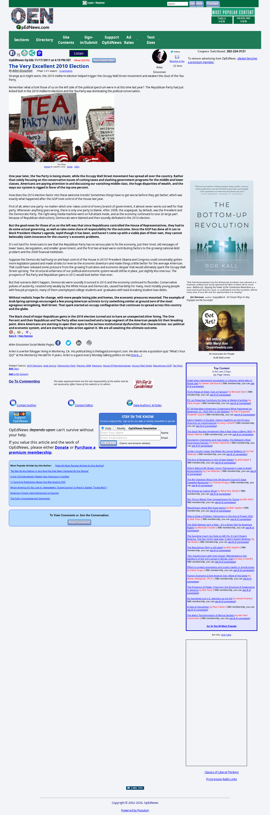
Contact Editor (84, 405)
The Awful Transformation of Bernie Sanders (210, 615)
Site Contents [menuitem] (66, 40)
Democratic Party (67, 365)
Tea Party (177, 365)
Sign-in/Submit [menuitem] (88, 40)
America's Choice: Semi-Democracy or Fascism (34, 493)
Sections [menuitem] (21, 39)
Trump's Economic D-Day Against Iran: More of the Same (217, 575)
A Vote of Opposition (198, 606)
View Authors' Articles (147, 405)
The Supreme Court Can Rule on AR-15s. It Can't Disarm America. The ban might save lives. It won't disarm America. (219, 537)
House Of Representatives (117, 365)
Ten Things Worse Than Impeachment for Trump (213, 499)
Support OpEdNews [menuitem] (110, 40)
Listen (79, 53)
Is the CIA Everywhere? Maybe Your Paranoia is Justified (39, 476)
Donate (62, 447)
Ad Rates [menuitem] (129, 40)
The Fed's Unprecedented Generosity (30, 498)
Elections (97, 365)
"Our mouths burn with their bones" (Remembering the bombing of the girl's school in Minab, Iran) (217, 557)
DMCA (76, 167)
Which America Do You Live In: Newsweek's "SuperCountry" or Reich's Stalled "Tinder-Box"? (58, 487)
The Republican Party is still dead (205, 547)
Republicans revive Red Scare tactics (206, 507)
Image (47, 166)
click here (226, 634)
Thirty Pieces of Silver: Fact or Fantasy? (207, 391)
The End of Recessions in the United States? (210, 459)
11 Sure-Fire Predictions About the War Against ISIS (37, 482)
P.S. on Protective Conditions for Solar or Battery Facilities (217, 400)
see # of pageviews (220, 394)
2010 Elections (34, 365)
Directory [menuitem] (44, 39)
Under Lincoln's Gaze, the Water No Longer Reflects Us (216, 451)
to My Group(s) (18, 374)
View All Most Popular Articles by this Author (79, 465)
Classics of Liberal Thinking (222, 772)
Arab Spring (49, 365)
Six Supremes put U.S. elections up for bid (209, 598)
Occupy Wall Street (142, 365)
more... (136, 355)
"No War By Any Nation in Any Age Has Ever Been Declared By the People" (49, 471)
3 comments (65, 70)
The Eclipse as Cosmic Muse (202, 490)
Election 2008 (84, 365)
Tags (14, 368)
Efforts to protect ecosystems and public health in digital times (220, 567)
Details (70, 167)
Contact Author (26, 405)
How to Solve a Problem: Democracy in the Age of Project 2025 (220, 516)
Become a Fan (177, 61)
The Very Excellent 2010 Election (49, 65)
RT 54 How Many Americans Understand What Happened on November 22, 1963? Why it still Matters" (219, 410)
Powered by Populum (135, 810)
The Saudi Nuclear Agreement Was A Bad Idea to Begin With (219, 431)
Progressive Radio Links (221, 779)
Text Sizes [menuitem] (151, 40)
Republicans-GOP (162, 365)
